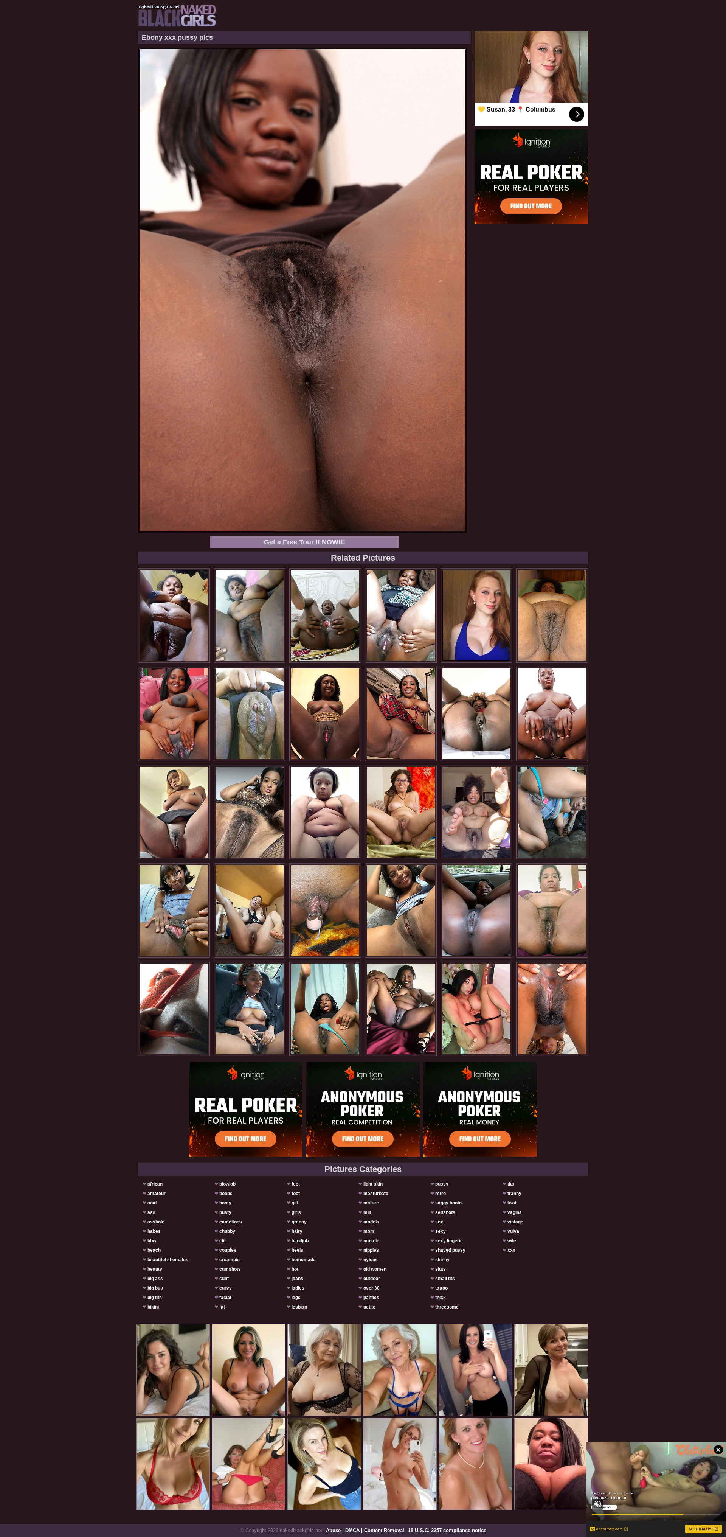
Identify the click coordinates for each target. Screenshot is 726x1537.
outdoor (371, 1278)
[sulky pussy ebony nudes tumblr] (174, 615)
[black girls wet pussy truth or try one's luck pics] (325, 1009)
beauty (154, 1269)
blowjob (227, 1184)
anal (152, 1203)
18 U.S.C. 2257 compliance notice (447, 1530)
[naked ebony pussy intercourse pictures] (250, 1009)
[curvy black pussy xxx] (552, 1009)
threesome (447, 1307)
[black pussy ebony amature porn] (250, 812)
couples (227, 1250)
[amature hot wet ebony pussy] (476, 1009)
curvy (225, 1288)
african (155, 1184)
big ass (155, 1278)
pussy (441, 1184)
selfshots (445, 1212)
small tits (445, 1278)
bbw (151, 1240)
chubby (227, 1231)
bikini (153, 1307)
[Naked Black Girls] (177, 15)
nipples (371, 1250)
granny (299, 1222)
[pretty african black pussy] (401, 615)
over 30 (371, 1288)
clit (222, 1240)
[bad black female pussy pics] (250, 615)
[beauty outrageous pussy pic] (401, 812)
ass (151, 1212)
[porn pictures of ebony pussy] (174, 713)
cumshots (230, 1269)
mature (371, 1203)
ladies (298, 1288)
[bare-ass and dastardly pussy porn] (174, 812)
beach (154, 1250)
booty (225, 1203)
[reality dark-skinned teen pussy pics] (325, 713)
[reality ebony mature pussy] (250, 910)
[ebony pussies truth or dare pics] (401, 713)
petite (369, 1307)
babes (154, 1231)
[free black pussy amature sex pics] (325, 615)
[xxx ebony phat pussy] (552, 713)
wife (511, 1240)
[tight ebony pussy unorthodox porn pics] (325, 812)
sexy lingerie (449, 1240)
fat (222, 1307)
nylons (370, 1259)
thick (440, 1297)
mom (368, 1231)
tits (510, 1184)
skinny (442, 1259)
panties (371, 1297)
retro (440, 1193)
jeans (297, 1278)
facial (225, 1297)
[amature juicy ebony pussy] (476, 812)
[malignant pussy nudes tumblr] (552, 910)
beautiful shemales (167, 1259)
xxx (511, 1250)
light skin (373, 1184)
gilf (295, 1203)
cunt (224, 1278)
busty (225, 1212)
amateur (156, 1193)
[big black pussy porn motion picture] (552, 812)
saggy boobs (449, 1203)
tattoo (441, 1288)
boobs (226, 1193)
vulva (513, 1231)
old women (374, 1269)
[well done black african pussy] (250, 713)
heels (297, 1250)
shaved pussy (450, 1250)
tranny (514, 1193)
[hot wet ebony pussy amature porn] (401, 1009)
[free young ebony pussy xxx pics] (401, 910)
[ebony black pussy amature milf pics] (476, 910)
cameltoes (230, 1222)
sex (439, 1222)
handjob (300, 1240)
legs (296, 1297)
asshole (155, 1222)
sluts (440, 1269)
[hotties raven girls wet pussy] (476, 713)
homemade (304, 1259)
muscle (371, 1240)
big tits (154, 1297)
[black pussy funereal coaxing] (174, 910)
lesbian (299, 1307)
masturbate (375, 1193)
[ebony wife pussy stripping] (325, 910)
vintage (515, 1222)
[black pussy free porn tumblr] (552, 615)
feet (296, 1184)
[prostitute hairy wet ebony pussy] (174, 1009)
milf (367, 1212)
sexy (440, 1231)
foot (296, 1193)
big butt (155, 1288)
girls (296, 1212)
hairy (297, 1231)
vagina (514, 1212)
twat (512, 1203)
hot (295, 1269)
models (371, 1222)
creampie (229, 1259)
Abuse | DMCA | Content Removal (365, 1530)
